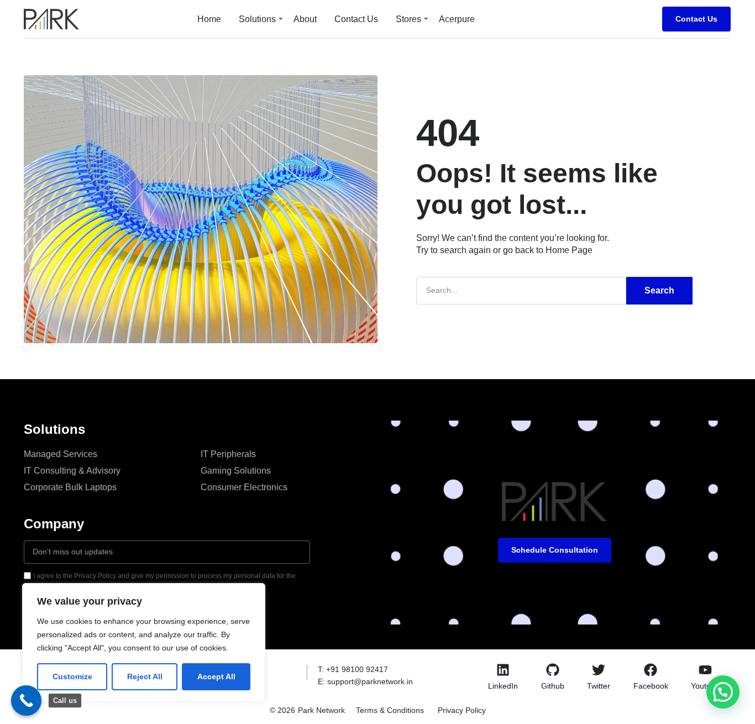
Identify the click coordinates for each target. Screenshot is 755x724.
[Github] (552, 669)
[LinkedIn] (503, 669)
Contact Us (356, 19)
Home (209, 19)
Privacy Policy (462, 710)
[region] (143, 642)
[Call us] (26, 700)
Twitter (598, 685)
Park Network (321, 710)
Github (552, 685)
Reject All (144, 676)
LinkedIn (503, 685)
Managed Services (60, 454)
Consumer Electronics (244, 487)
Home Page (569, 250)
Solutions (257, 19)
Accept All (216, 676)
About (305, 19)
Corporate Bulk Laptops (70, 487)
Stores (408, 19)
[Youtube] (705, 669)
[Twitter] (598, 669)
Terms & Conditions (390, 710)
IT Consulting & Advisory (72, 470)
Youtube (705, 685)
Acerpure (457, 19)
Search (659, 290)
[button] (723, 692)
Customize (72, 676)
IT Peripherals (228, 454)
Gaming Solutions (236, 470)
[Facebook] (650, 669)
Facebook (650, 685)
